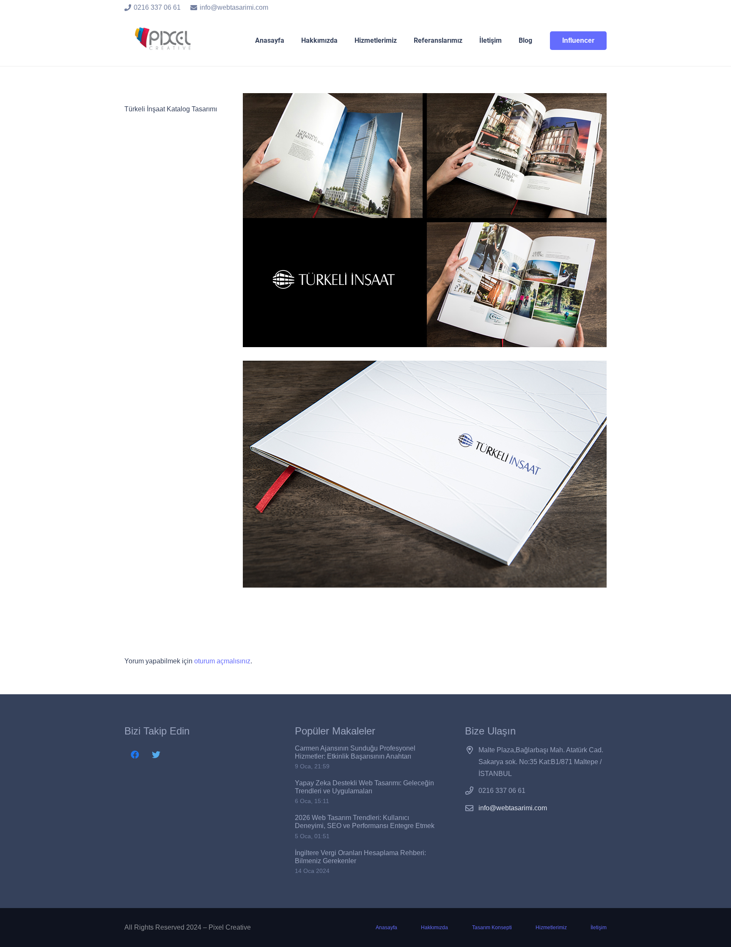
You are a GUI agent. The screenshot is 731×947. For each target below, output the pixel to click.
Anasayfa (386, 927)
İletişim (599, 927)
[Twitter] (156, 754)
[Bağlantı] (164, 40)
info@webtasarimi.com (512, 808)
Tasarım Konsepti (492, 927)
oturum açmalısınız (222, 661)
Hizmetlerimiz (551, 927)
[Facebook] (135, 754)
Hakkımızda (434, 927)
